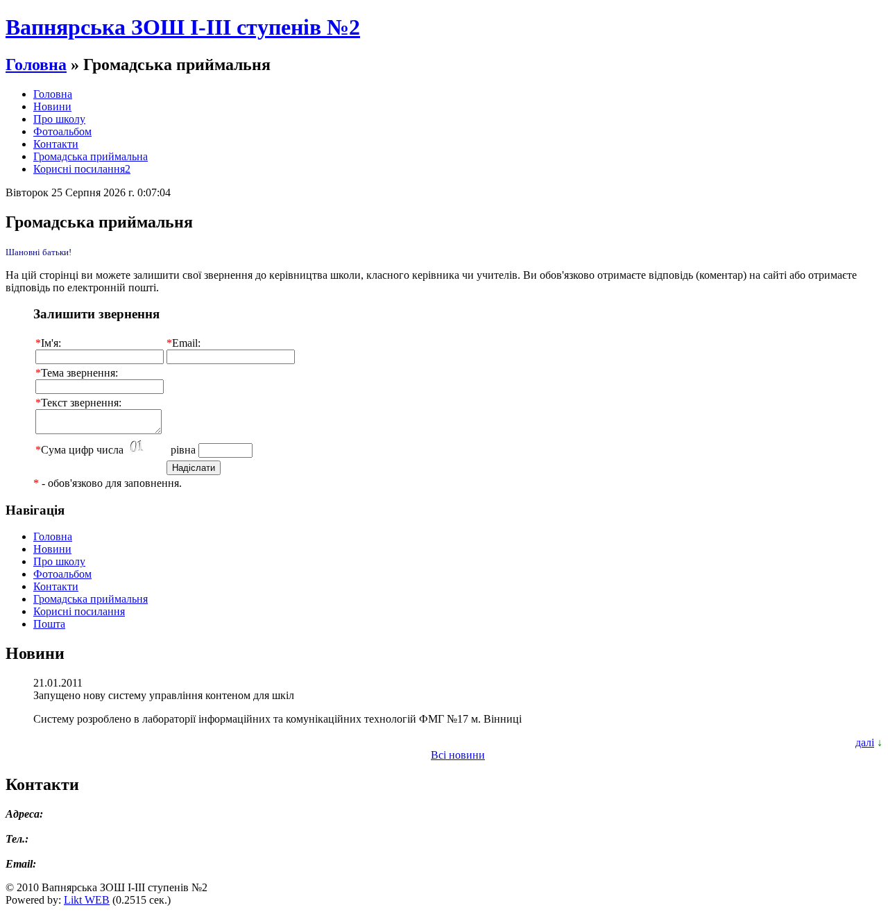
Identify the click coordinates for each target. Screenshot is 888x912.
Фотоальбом (62, 131)
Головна (36, 64)
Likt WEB (87, 900)
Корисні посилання (79, 611)
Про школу (59, 119)
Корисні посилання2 (81, 169)
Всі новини (458, 755)
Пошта (49, 624)
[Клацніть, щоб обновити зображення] (147, 447)
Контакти (55, 144)
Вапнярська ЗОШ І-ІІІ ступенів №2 (183, 27)
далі (864, 742)
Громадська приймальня (90, 599)
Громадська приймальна (90, 156)
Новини (52, 106)
